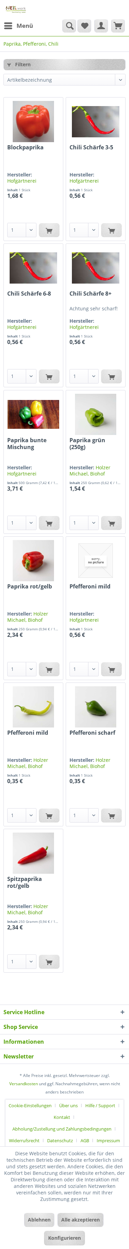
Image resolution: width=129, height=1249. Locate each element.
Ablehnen (39, 1219)
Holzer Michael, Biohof (89, 470)
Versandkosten (23, 1084)
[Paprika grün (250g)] (95, 414)
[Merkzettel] (84, 26)
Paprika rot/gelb (29, 586)
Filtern (22, 64)
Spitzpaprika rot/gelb (24, 882)
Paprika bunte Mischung (26, 443)
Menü (25, 26)
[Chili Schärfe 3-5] (95, 121)
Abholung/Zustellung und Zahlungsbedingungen (61, 1129)
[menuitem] (18, 26)
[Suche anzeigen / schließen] (69, 26)
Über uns (68, 1105)
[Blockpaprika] (33, 121)
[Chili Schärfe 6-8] (33, 267)
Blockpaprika (25, 147)
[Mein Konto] (101, 26)
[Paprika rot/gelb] (33, 560)
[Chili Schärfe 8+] (95, 267)
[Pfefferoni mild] (95, 560)
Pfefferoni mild (89, 586)
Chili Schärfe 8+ (90, 293)
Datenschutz (60, 1140)
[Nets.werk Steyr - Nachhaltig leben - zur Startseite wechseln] (16, 9)
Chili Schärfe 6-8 (29, 293)
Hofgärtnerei (21, 180)
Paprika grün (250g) (87, 443)
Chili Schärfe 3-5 (91, 147)
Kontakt (62, 1117)
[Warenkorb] (118, 26)
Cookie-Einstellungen (30, 1105)
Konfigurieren (64, 1238)
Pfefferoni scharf (92, 732)
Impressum (108, 1140)
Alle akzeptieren (80, 1219)
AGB (84, 1140)
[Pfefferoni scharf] (95, 706)
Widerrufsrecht (24, 1140)
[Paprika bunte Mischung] (33, 414)
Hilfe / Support (100, 1105)
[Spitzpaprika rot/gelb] (33, 853)
